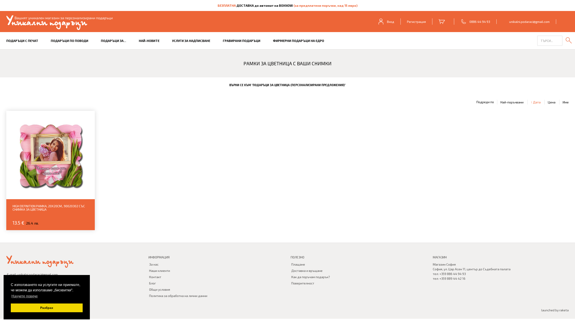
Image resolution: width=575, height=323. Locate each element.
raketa (564, 310)
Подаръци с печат (22, 41)
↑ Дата (536, 102)
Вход (390, 22)
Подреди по (485, 102)
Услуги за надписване (191, 41)
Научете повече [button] (24, 296)
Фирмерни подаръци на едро (298, 41)
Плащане (298, 264)
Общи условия (159, 289)
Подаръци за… (113, 41)
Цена (551, 102)
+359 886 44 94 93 (452, 274)
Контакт (155, 277)
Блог (152, 283)
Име (566, 102)
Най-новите (149, 41)
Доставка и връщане (307, 271)
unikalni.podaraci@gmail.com (529, 22)
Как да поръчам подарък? (310, 277)
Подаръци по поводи (69, 41)
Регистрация (416, 22)
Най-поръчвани (512, 102)
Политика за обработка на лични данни (178, 296)
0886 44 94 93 (479, 22)
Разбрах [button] (46, 308)
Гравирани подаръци (241, 41)
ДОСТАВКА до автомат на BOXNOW (265, 5)
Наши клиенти (159, 271)
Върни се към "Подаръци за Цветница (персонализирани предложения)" (287, 85)
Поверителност (302, 283)
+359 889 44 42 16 (452, 278)
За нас (154, 264)
